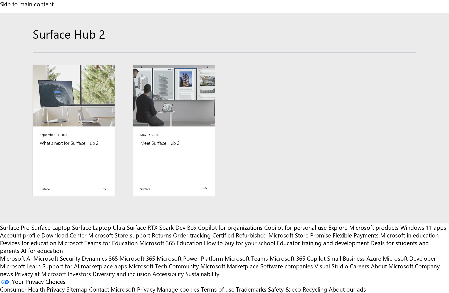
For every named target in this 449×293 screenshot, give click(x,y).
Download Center (64, 235)
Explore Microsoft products (363, 227)
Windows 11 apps (423, 227)
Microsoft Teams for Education (98, 243)
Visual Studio (331, 266)
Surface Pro (15, 227)
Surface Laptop (50, 227)
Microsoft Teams (246, 258)
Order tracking (192, 235)
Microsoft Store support (119, 235)
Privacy (147, 289)
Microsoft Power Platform (190, 258)
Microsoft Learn (20, 266)
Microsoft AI (16, 258)
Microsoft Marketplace (229, 266)
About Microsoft (392, 266)
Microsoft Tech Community (164, 266)
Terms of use (217, 289)
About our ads (347, 289)
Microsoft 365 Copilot (298, 258)
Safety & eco (284, 289)
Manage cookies (178, 289)
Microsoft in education (409, 235)
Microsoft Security (56, 258)
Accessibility (168, 274)
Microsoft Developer (409, 258)
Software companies (286, 266)
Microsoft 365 (137, 258)
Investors (79, 274)
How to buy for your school (239, 243)
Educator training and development (323, 243)
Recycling (315, 289)
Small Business (346, 258)
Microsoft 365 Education (170, 243)
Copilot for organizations (230, 227)
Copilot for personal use (295, 227)
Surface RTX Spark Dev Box (161, 227)
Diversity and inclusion (122, 274)
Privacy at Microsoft (40, 274)
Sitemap (76, 289)
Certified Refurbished (239, 235)
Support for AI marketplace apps (84, 266)
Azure (373, 258)
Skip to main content (27, 4)
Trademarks (251, 289)
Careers (359, 266)
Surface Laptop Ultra (98, 227)
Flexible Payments (356, 235)
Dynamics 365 (100, 258)
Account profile (20, 235)
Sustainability (202, 274)
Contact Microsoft (112, 289)
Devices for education (28, 243)
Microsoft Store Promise (299, 235)
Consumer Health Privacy (32, 289)
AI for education (42, 250)
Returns (161, 235)
